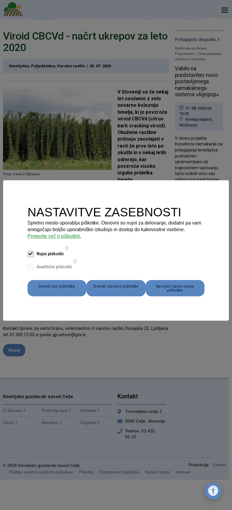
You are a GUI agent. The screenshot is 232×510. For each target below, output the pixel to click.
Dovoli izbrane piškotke (116, 286)
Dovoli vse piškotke (57, 286)
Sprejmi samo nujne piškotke (175, 288)
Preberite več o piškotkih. (54, 236)
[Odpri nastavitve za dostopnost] (213, 491)
